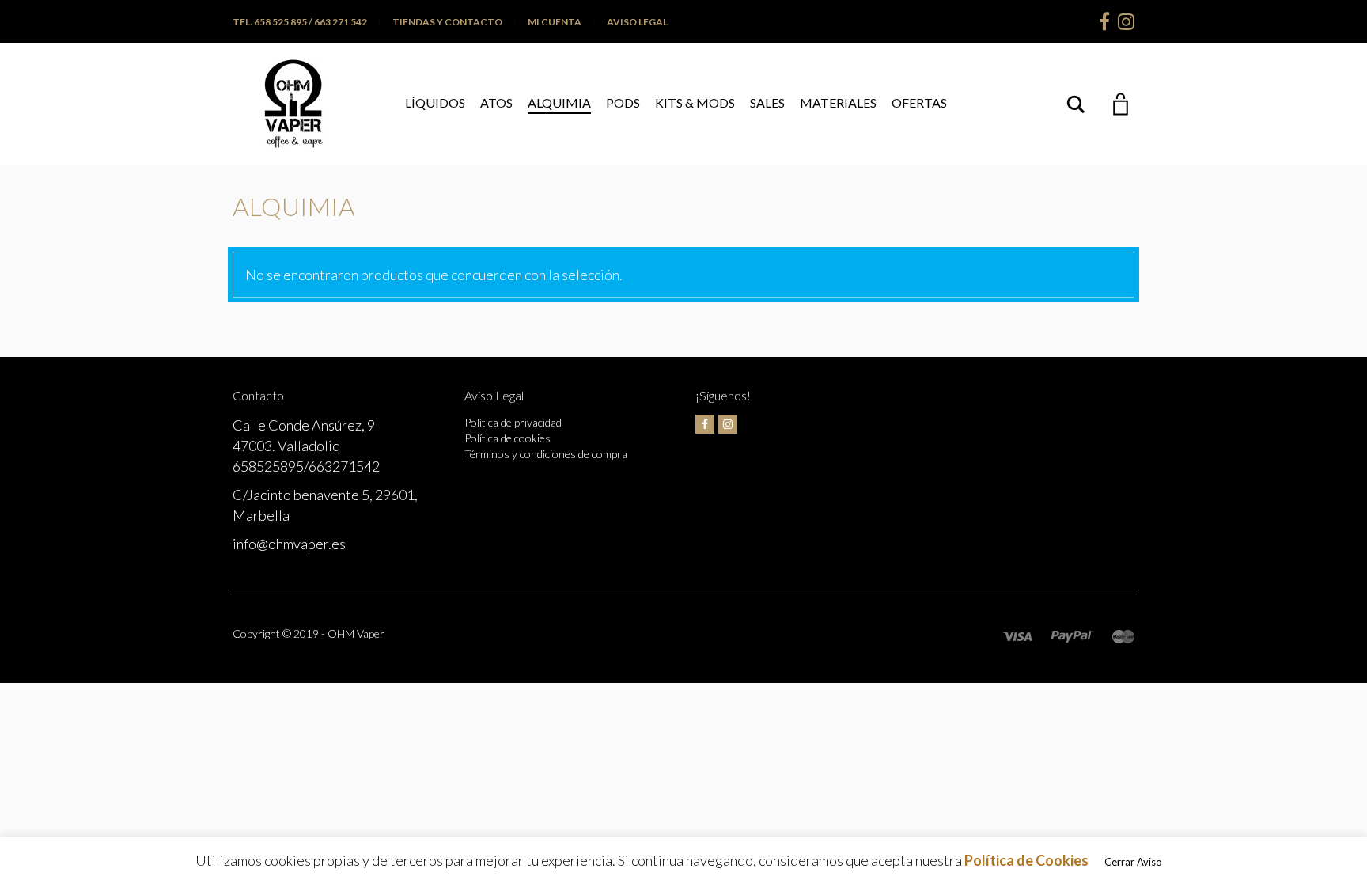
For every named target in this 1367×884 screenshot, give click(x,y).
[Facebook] (1104, 20)
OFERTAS (919, 102)
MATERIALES (838, 102)
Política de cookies (507, 438)
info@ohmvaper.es (289, 543)
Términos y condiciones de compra (545, 454)
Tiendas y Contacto (447, 22)
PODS (623, 102)
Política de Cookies (1026, 860)
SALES (767, 102)
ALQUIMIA (559, 102)
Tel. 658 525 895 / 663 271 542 (300, 22)
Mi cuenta (554, 22)
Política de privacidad (513, 422)
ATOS (496, 102)
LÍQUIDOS (435, 102)
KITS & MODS (695, 102)
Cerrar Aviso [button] (1133, 862)
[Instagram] (1126, 20)
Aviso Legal (637, 22)
